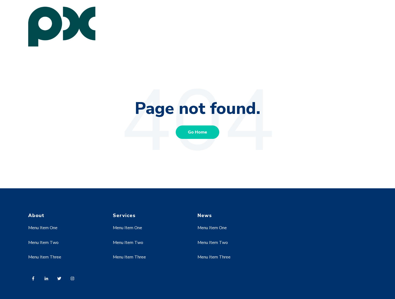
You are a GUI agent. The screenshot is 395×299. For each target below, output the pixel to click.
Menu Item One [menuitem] (43, 228)
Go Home (197, 132)
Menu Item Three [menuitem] (44, 257)
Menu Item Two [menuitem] (43, 243)
